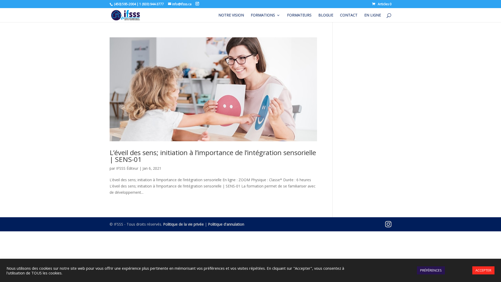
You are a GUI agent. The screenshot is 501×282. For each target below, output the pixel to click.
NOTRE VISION (231, 15)
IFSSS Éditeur (127, 168)
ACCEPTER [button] (483, 270)
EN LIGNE (372, 15)
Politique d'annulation (226, 224)
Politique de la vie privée (183, 224)
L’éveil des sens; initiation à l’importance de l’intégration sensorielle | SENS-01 (213, 156)
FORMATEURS (299, 15)
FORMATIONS (263, 15)
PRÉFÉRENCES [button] (431, 270)
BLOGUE (325, 15)
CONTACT (348, 15)
